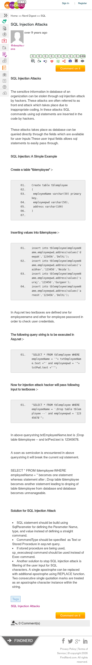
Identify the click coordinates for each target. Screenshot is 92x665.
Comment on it (70, 68)
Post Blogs (4, 93)
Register (82, 3)
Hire (4, 21)
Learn (4, 68)
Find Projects (4, 47)
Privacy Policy (68, 648)
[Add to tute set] (32, 61)
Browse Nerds (4, 34)
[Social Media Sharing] (63, 61)
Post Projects (4, 27)
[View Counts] (82, 61)
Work (4, 41)
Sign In (65, 3)
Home (14, 15)
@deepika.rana (17, 47)
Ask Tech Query (4, 86)
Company (4, 60)
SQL (43, 15)
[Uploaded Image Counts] (70, 61)
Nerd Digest (29, 15)
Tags (15, 599)
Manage (4, 54)
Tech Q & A (4, 80)
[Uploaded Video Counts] (76, 61)
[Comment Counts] (57, 61)
